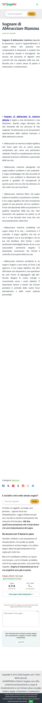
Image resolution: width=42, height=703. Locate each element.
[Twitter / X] (8, 485)
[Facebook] (3, 485)
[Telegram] (33, 485)
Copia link (21, 642)
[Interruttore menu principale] (37, 4)
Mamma (15, 480)
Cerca (31, 14)
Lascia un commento (9, 33)
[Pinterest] (13, 485)
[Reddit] (23, 485)
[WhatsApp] (28, 485)
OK (31, 701)
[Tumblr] (18, 485)
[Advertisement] (21, 93)
